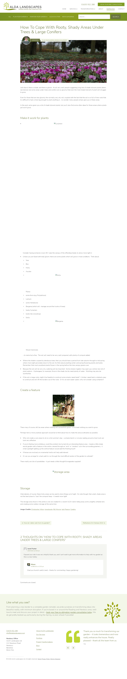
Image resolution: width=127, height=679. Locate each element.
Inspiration (111, 9)
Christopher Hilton (37, 509)
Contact (121, 9)
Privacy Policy (46, 666)
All (10, 17)
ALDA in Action (54, 17)
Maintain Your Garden (38, 17)
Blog (37, 646)
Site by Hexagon (55, 666)
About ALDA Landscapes (45, 631)
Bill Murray (57, 509)
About (100, 9)
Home (64, 9)
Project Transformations (44, 642)
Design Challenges (61, 40)
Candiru (73, 509)
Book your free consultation (111, 4)
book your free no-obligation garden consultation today (69, 612)
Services (73, 9)
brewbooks (49, 509)
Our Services (40, 634)
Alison (33, 564)
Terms (39, 666)
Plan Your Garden (19, 17)
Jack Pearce (66, 509)
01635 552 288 (88, 4)
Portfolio (39, 638)
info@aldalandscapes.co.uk (15, 633)
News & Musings (68, 17)
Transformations (87, 9)
